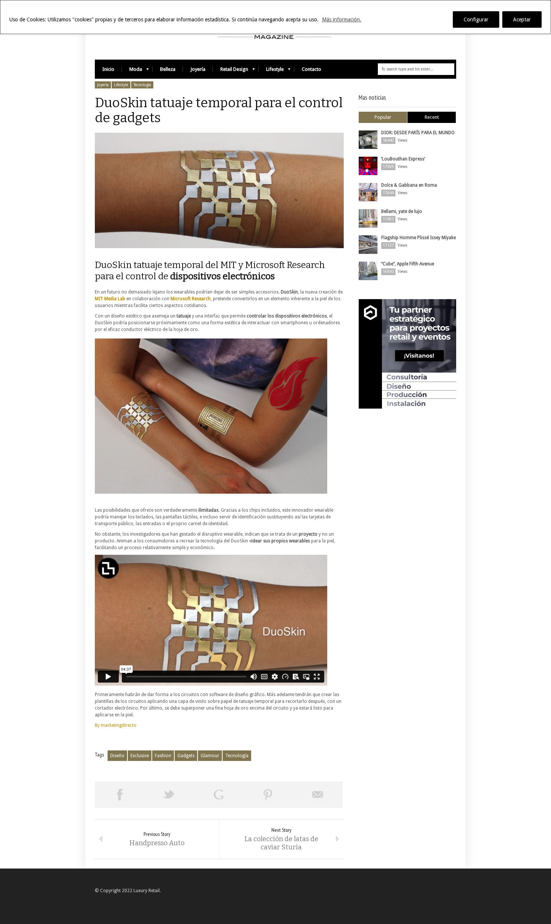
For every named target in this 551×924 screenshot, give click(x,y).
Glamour (210, 755)
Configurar (476, 19)
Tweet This (169, 795)
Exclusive (139, 755)
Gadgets (186, 755)
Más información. (341, 19)
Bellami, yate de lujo (401, 211)
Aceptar (522, 19)
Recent (432, 117)
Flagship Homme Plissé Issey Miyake (418, 237)
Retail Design (230, 71)
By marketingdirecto (115, 725)
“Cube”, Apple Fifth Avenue (407, 264)
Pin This (268, 795)
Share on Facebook (119, 795)
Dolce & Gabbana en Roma (409, 185)
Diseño (117, 755)
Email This (318, 795)
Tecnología (142, 85)
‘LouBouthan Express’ (403, 159)
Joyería (197, 69)
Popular (382, 117)
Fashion (163, 755)
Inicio (108, 69)
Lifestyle (271, 71)
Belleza (167, 69)
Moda (132, 71)
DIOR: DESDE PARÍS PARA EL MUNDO (418, 132)
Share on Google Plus (218, 795)
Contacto (311, 69)
